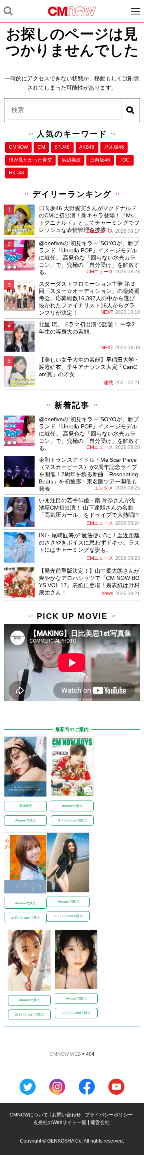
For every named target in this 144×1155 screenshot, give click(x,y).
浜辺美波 (71, 160)
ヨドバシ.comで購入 (72, 820)
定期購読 (25, 806)
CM (41, 147)
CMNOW (18, 147)
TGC (125, 160)
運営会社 (100, 1122)
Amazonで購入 (25, 820)
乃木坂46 (114, 147)
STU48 (62, 147)
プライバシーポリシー (109, 1115)
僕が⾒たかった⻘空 (30, 160)
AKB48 (86, 147)
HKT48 (16, 173)
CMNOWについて (29, 1115)
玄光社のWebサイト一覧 (59, 1122)
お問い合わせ (66, 1115)
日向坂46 (100, 160)
